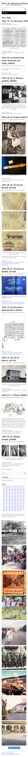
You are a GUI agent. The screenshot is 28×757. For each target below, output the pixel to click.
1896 (18, 507)
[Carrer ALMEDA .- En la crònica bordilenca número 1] (14, 708)
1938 (4, 502)
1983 (12, 493)
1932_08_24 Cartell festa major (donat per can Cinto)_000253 (13, 60)
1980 (21, 493)
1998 (15, 490)
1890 (9, 509)
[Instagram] (18, 754)
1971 (23, 495)
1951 (12, 499)
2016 (9, 488)
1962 (4, 497)
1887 (18, 509)
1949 (18, 499)
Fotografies (10, 113)
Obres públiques (9, 263)
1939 (23, 500)
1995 (23, 490)
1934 (15, 502)
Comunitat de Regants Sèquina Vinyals (16, 463)
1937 (7, 502)
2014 (15, 488)
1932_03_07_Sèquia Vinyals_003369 (11, 438)
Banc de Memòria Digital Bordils (9, 24)
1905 (18, 506)
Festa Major (10, 74)
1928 (9, 503)
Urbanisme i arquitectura (19, 303)
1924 (21, 503)
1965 (18, 496)
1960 (9, 497)
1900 (7, 507)
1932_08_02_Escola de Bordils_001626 (12, 186)
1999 (12, 490)
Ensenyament (16, 262)
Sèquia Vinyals (11, 465)
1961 (7, 497)
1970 (4, 496)
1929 (7, 503)
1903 (23, 506)
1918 (15, 505)
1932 (21, 502)
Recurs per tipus (10, 433)
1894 (23, 507)
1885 (21, 509)
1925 (18, 503)
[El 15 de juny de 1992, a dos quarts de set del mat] (14, 633)
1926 (15, 503)
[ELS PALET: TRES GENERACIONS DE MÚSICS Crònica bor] (14, 658)
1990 (15, 492)
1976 (9, 495)
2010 (4, 489)
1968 (9, 496)
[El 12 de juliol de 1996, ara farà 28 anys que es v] (14, 683)
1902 (4, 507)
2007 (12, 489)
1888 (15, 509)
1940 (21, 500)
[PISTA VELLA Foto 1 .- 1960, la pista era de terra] (14, 532)
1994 (4, 492)
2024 (9, 486)
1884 (23, 509)
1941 (18, 500)
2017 (7, 488)
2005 (18, 489)
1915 (23, 505)
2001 (7, 490)
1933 (18, 502)
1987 (23, 492)
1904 (20, 506)
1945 (7, 500)
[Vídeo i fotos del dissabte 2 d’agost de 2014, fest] (14, 608)
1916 (21, 505)
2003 (23, 489)
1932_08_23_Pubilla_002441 (15, 117)
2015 (12, 488)
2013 (18, 488)
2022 (15, 486)
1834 (9, 510)
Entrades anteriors (7, 469)
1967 (12, 496)
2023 (12, 486)
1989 (18, 492)
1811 (12, 510)
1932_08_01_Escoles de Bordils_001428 (13, 270)
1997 (18, 490)
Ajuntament (10, 352)
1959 (12, 497)
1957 (18, 497)
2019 (23, 486)
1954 (4, 499)
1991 (12, 492)
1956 (21, 497)
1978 (4, 495)
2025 (7, 486)
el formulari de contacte (10, 516)
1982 (15, 493)
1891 (7, 509)
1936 (9, 502)
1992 (9, 492)
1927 (12, 503)
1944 (9, 500)
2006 (15, 489)
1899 (9, 507)
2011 (23, 488)
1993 (7, 492)
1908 (15, 506)
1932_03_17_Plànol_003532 (14, 395)
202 (20, 510)
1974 (15, 495)
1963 (23, 496)
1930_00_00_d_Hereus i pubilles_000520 (13, 79)
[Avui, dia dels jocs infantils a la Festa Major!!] (14, 557)
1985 (7, 493)
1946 (4, 500)
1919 (12, 505)
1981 (18, 493)
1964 (21, 496)
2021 (18, 486)
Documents (10, 52)
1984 (9, 493)
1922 (4, 505)
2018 (4, 488)
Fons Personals (17, 52)
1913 (4, 506)
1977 (7, 495)
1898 (12, 507)
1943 (12, 500)
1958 (15, 497)
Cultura (9, 179)
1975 (12, 495)
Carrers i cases (11, 390)
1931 (23, 502)
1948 (21, 499)
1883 (4, 510)
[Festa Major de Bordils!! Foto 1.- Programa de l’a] (14, 582)
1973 (18, 495)
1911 (9, 506)
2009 (7, 489)
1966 (15, 496)
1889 (12, 509)
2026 (4, 486)
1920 (9, 505)
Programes (16, 74)
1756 (15, 510)
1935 (12, 502)
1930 (4, 503)
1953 (7, 499)
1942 (15, 500)
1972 (21, 495)
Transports (17, 433)
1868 (7, 510)
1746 (18, 510)
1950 (15, 499)
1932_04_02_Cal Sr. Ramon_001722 (11, 359)
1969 (7, 496)
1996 (21, 490)
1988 (21, 492)
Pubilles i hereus (17, 113)
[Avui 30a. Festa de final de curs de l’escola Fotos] (14, 733)
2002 (4, 490)
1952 (9, 499)
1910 (12, 506)
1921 (7, 505)
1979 (23, 493)
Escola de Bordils (17, 302)
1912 (7, 506)
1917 (18, 505)
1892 (4, 509)
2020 (21, 486)
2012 (21, 488)
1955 (23, 497)
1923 (23, 503)
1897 (15, 507)
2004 (21, 489)
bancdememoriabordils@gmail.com (9, 754)
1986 (4, 493)
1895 (21, 507)
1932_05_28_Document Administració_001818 (12, 308)
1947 (23, 499)
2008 (9, 489)
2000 (9, 490)
